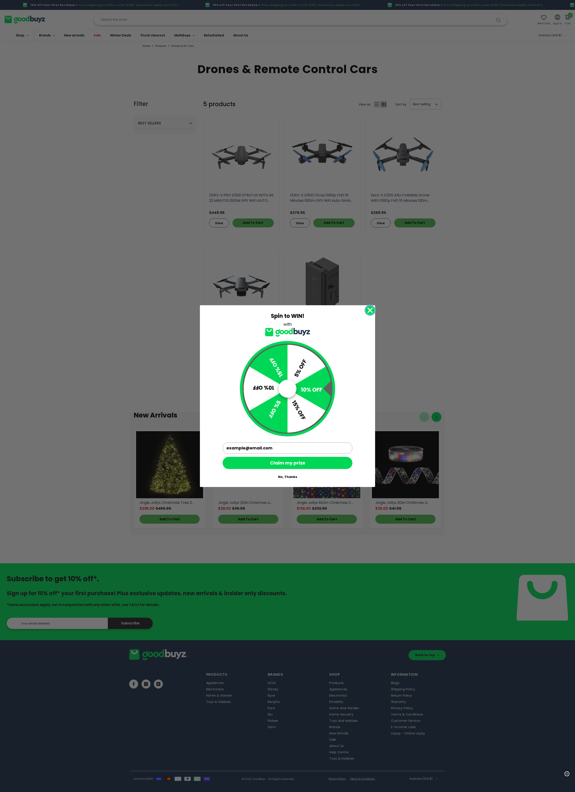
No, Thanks (287, 477)
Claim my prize (287, 463)
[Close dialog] (370, 310)
